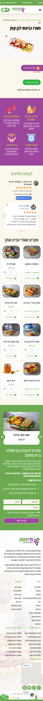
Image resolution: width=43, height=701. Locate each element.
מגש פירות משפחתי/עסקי (33, 633)
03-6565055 (13, 484)
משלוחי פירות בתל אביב (14, 651)
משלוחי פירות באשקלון (14, 640)
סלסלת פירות (17, 590)
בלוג (39, 601)
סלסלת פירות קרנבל (35, 644)
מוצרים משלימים (16, 605)
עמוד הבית (37, 20)
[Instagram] (34, 688)
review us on (24, 198)
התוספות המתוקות (32, 264)
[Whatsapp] (39, 688)
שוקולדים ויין (11, 264)
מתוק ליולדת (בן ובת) (31, 341)
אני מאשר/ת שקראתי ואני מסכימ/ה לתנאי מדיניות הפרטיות (23, 514)
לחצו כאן (6, 488)
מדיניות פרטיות (36, 616)
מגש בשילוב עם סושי (34, 636)
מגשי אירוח (17, 594)
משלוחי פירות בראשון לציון (13, 636)
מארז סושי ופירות (11, 302)
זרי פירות (18, 601)
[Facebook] (29, 688)
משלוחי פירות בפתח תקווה (13, 655)
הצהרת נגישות (36, 620)
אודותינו (38, 590)
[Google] (24, 688)
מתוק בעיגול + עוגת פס (32, 302)
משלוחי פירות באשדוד (14, 644)
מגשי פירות (17, 587)
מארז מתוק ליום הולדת (11, 341)
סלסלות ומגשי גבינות (23, 20)
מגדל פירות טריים (35, 648)
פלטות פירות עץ (16, 609)
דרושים (38, 605)
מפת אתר (38, 624)
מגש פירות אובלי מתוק (32, 380)
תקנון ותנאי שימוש (35, 612)
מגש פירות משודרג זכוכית (33, 640)
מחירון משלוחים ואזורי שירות (32, 598)
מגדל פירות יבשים (35, 651)
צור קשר (38, 609)
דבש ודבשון (11, 380)
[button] (40, 10)
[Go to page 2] (21, 230)
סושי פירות (18, 598)
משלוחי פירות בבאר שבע (13, 633)
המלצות (38, 594)
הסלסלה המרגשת (35, 655)
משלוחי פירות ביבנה (15, 648)
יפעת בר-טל (24, 206)
